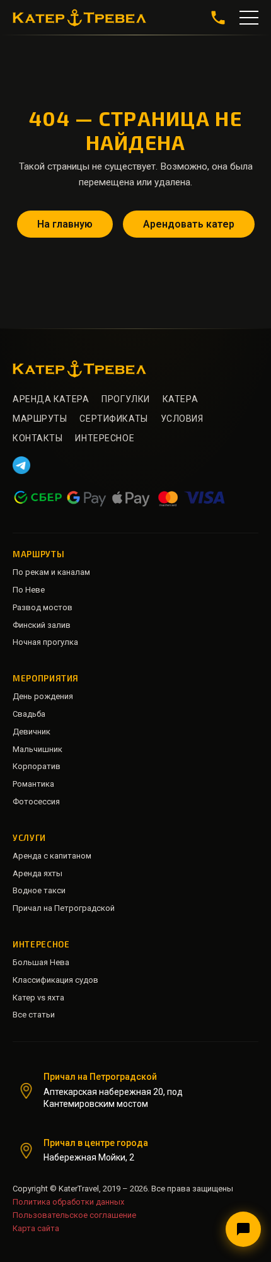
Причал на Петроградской (64, 908)
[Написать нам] (243, 1229)
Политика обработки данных (68, 1202)
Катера (180, 399)
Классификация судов (55, 980)
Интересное (104, 438)
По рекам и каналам (51, 572)
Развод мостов (42, 607)
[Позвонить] (218, 17)
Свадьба (29, 714)
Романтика (33, 784)
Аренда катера (51, 399)
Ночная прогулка (45, 642)
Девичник (31, 731)
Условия (182, 419)
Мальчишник (37, 749)
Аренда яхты (37, 873)
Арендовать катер (188, 224)
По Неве (29, 589)
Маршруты (40, 419)
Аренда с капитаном (52, 855)
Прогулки (125, 399)
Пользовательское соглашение (74, 1215)
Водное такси (39, 890)
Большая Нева (41, 962)
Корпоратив (37, 766)
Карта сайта (36, 1228)
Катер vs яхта (38, 997)
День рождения (43, 696)
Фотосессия (36, 801)
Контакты (37, 438)
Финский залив (42, 625)
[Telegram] (21, 465)
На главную (65, 224)
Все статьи (34, 1014)
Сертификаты (113, 419)
